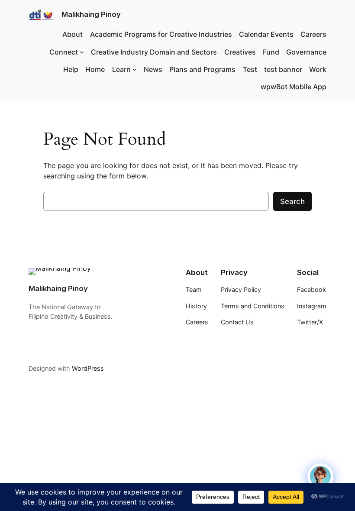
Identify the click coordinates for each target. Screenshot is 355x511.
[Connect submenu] (82, 52)
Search (292, 201)
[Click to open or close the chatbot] (320, 476)
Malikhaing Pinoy (91, 14)
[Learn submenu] (134, 69)
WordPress (88, 368)
